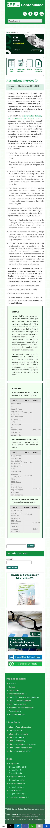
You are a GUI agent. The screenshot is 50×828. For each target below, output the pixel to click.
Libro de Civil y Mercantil (18, 734)
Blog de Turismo (15, 790)
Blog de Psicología (16, 787)
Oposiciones (14, 690)
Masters (12, 683)
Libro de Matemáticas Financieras (22, 744)
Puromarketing (15, 711)
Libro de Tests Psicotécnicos (20, 747)
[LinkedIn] (17, 826)
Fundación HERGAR (17, 714)
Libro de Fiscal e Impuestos (20, 727)
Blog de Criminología (17, 794)
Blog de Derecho (15, 770)
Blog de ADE (14, 763)
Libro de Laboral (15, 730)
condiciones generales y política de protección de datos (28, 815)
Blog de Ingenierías (17, 780)
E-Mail (9, 559)
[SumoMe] (46, 826)
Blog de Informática (17, 776)
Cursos (12, 687)
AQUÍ (43, 819)
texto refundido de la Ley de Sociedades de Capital (25, 117)
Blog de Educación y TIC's (19, 797)
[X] (10, 826)
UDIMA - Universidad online (20, 700)
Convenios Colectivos (17, 694)
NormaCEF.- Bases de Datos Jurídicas (24, 697)
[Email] (39, 826)
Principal (9, 32)
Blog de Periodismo (17, 783)
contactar (41, 809)
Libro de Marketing (16, 737)
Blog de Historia (15, 773)
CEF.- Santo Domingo (17, 704)
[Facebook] (25, 826)
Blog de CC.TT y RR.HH (18, 767)
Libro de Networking (17, 741)
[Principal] (25, 7)
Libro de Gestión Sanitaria (19, 751)
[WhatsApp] (32, 826)
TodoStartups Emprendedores (21, 707)
